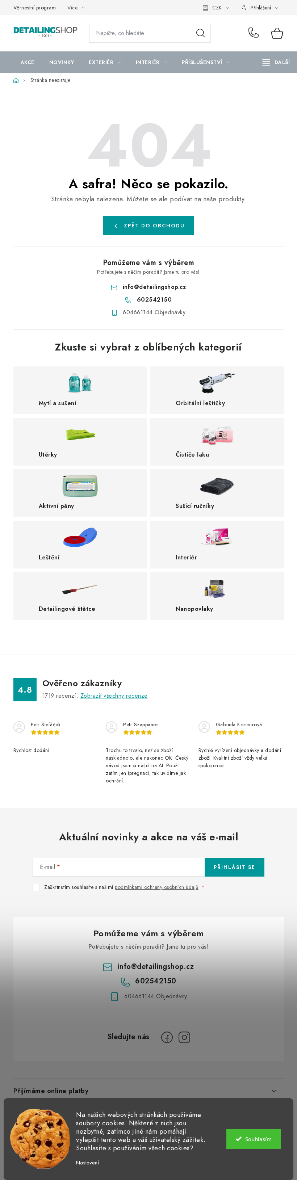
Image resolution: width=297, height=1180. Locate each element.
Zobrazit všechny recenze (114, 696)
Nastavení (87, 1163)
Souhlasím (258, 1139)
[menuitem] (27, 62)
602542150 (254, 33)
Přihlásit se (234, 867)
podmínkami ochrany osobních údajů (156, 887)
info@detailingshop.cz (154, 287)
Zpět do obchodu (154, 225)
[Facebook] (167, 1037)
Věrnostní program (34, 7)
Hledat (201, 33)
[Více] (276, 62)
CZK (217, 7)
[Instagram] (184, 1037)
